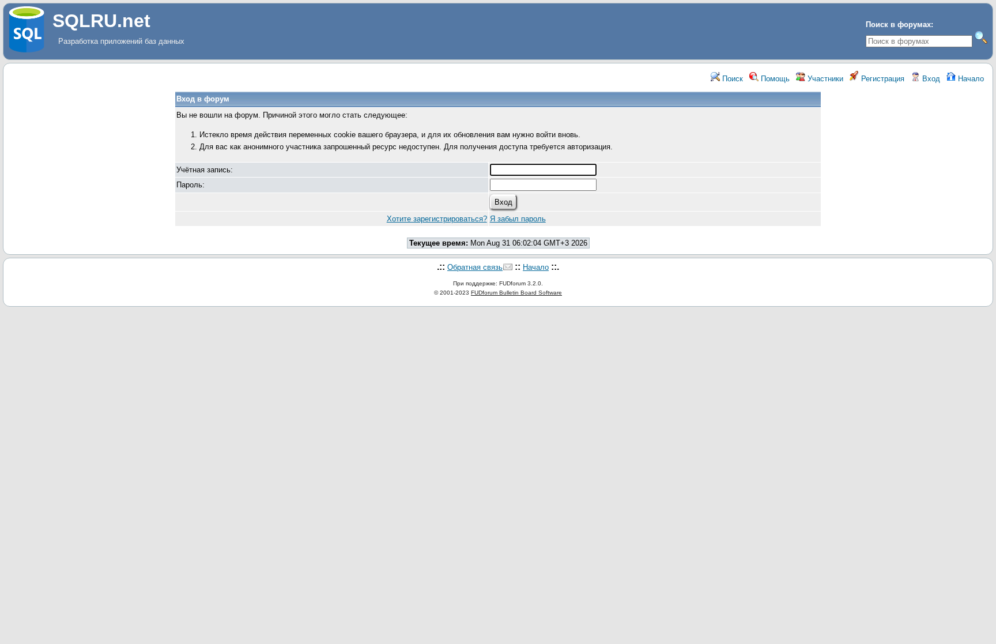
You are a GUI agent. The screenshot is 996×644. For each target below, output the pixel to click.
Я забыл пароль (518, 218)
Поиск (731, 78)
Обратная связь (475, 267)
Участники (824, 78)
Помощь (774, 78)
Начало (970, 78)
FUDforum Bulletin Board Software (516, 292)
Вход (930, 78)
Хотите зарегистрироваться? (437, 218)
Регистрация (881, 78)
